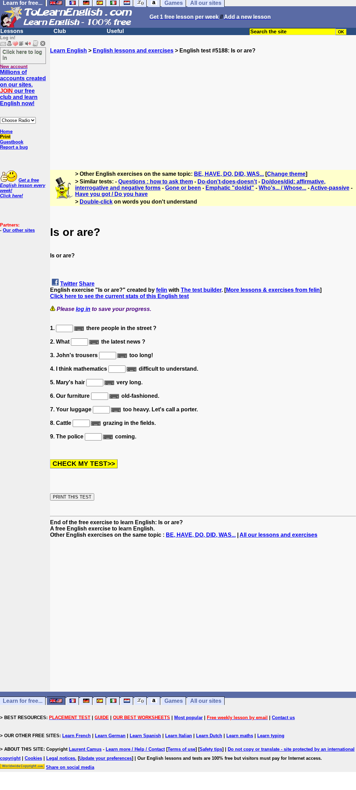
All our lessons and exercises (278, 535)
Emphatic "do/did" (229, 188)
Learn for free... (22, 701)
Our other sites (19, 230)
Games (173, 701)
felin (161, 290)
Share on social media (70, 767)
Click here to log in (22, 54)
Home (6, 131)
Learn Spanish (145, 735)
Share (87, 284)
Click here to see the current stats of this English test (119, 296)
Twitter (69, 284)
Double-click (96, 202)
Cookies (33, 758)
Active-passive (329, 188)
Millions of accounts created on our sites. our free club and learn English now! (23, 87)
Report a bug (14, 147)
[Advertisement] (203, 102)
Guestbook (11, 142)
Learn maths (239, 735)
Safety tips (211, 749)
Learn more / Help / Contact (135, 749)
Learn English (68, 51)
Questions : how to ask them (155, 181)
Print (5, 136)
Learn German (110, 735)
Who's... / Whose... (282, 188)
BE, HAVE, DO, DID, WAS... (229, 174)
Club (60, 31)
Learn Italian (178, 735)
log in (83, 309)
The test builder (201, 290)
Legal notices (60, 758)
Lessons (11, 31)
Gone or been (183, 188)
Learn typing (270, 735)
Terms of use (181, 749)
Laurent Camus (85, 749)
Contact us (283, 717)
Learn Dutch (209, 735)
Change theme (286, 174)
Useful (115, 31)
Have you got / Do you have (111, 194)
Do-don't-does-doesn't (227, 181)
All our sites (205, 701)
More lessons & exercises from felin (273, 290)
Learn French (76, 735)
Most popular (188, 717)
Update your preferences (105, 758)
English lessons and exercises (133, 51)
